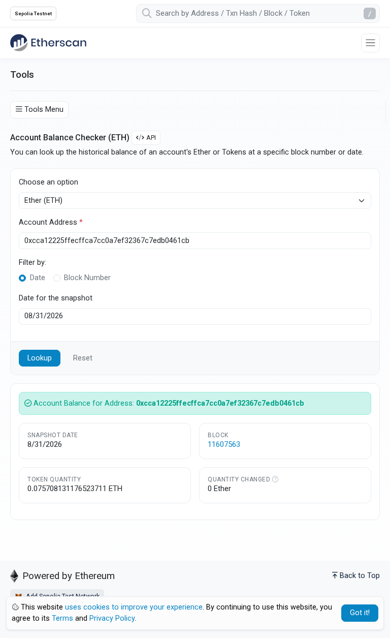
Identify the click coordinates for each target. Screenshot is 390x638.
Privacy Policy (112, 618)
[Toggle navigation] (370, 43)
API (151, 137)
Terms (62, 618)
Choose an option (48, 182)
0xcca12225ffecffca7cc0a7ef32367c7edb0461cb (220, 403)
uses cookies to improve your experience (134, 607)
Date (37, 278)
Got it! (360, 613)
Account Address (51, 222)
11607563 (224, 444)
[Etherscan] (48, 43)
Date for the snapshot (55, 298)
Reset (82, 358)
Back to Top (360, 575)
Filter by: (32, 262)
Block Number (87, 278)
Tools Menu (43, 109)
